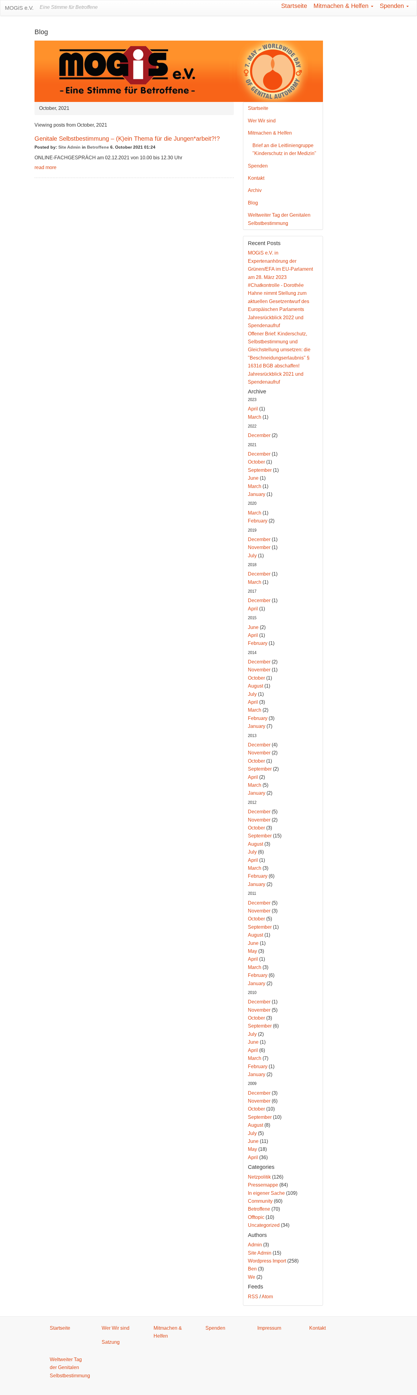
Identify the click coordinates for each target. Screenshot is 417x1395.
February (257, 520)
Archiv (255, 190)
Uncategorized (264, 1225)
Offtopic (256, 1217)
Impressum (269, 1328)
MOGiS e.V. (19, 8)
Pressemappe (263, 1184)
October (256, 461)
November (259, 547)
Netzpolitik (259, 1177)
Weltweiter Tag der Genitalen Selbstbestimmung (279, 219)
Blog (253, 202)
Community (260, 1201)
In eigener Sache (266, 1193)
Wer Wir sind (262, 120)
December (259, 435)
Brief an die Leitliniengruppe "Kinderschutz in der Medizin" (284, 149)
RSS (253, 1296)
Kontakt (256, 178)
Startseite (294, 5)
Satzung (111, 1342)
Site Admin (69, 147)
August (255, 685)
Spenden (393, 5)
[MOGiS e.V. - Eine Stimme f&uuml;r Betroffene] (178, 71)
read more (45, 167)
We (251, 1277)
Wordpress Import (267, 1260)
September (260, 470)
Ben (252, 1268)
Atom (267, 1296)
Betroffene (98, 147)
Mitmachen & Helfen (342, 5)
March (254, 417)
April (253, 408)
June (253, 478)
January (256, 494)
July (252, 555)
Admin (255, 1244)
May (252, 951)
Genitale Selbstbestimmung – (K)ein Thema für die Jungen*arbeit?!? (127, 138)
